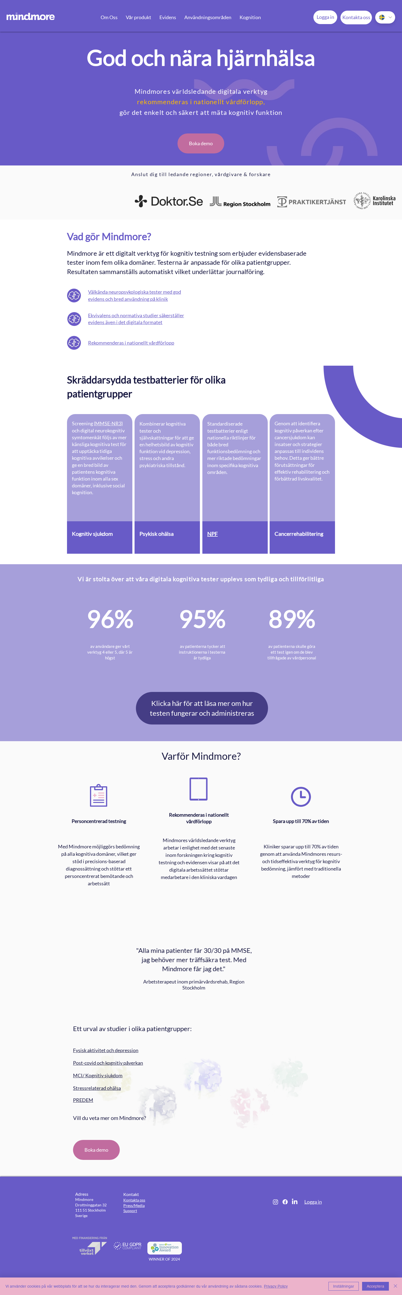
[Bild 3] (206, 999)
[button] (109, 17)
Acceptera (375, 1286)
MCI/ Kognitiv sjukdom (98, 1075)
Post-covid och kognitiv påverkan (108, 1063)
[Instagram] (275, 1201)
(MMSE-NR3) (108, 423)
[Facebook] (285, 1201)
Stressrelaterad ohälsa (97, 1088)
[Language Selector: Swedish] (385, 17)
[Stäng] (395, 1286)
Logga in (313, 1202)
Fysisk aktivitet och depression (105, 1050)
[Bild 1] (196, 999)
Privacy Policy (276, 1286)
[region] (99, 484)
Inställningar (343, 1286)
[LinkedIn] (294, 1201)
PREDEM (83, 1100)
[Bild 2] (201, 999)
